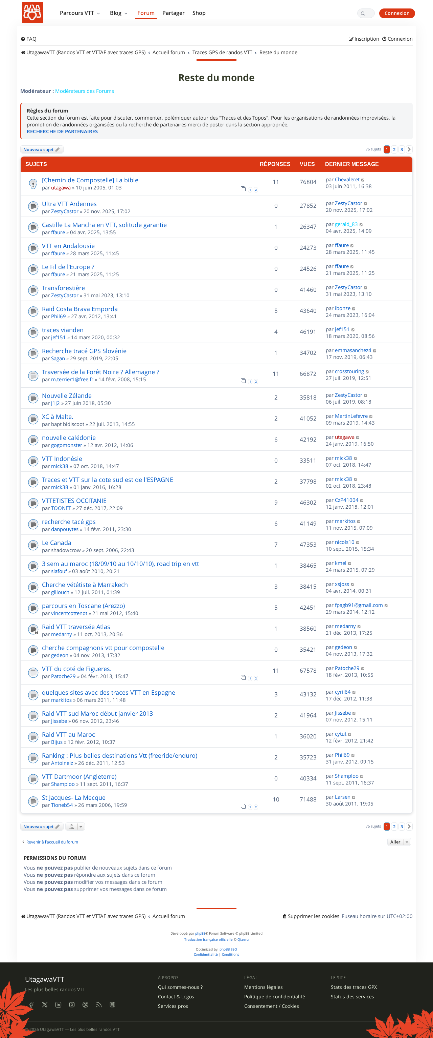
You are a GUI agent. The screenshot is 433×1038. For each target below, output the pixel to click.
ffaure (58, 232)
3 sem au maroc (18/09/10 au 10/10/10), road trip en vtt (120, 563)
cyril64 (343, 691)
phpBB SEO (228, 949)
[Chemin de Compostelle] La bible (90, 180)
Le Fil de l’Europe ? (68, 267)
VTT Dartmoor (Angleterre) (79, 776)
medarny (61, 634)
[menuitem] (28, 39)
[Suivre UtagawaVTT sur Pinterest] (85, 1004)
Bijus (57, 741)
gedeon (59, 655)
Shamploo (63, 783)
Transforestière (63, 288)
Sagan (58, 358)
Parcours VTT (77, 13)
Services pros (173, 1006)
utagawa (61, 187)
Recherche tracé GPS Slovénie (84, 351)
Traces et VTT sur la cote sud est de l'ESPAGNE (107, 479)
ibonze (342, 308)
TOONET (61, 508)
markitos (345, 520)
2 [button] (394, 149)
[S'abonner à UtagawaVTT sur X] (45, 1004)
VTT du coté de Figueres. (77, 669)
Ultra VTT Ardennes (69, 204)
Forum (146, 13)
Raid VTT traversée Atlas (76, 627)
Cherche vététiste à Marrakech (85, 585)
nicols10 (345, 541)
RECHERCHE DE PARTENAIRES (62, 131)
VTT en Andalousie (68, 246)
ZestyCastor (64, 211)
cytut (340, 733)
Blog (116, 13)
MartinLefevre (351, 415)
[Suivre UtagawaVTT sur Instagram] (72, 1004)
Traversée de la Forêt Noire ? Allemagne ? (100, 372)
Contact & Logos (176, 997)
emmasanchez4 (353, 350)
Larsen (342, 796)
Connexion (397, 13)
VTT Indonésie (62, 458)
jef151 (58, 337)
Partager (173, 13)
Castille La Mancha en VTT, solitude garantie (104, 225)
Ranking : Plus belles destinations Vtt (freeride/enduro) (119, 755)
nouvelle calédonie (69, 437)
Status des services (352, 997)
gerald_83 (346, 224)
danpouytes (64, 529)
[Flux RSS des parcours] (99, 1004)
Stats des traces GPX (354, 987)
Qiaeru (243, 939)
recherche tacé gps (69, 521)
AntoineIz (62, 762)
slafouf (59, 571)
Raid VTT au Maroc (68, 734)
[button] (409, 149)
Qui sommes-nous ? (180, 987)
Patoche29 (63, 676)
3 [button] (402, 149)
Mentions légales (263, 987)
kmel (340, 562)
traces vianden (63, 330)
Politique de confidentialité (274, 997)
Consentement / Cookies (271, 1006)
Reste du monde (216, 78)
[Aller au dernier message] (363, 179)
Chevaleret (347, 179)
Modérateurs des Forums (84, 90)
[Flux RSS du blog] (112, 1004)
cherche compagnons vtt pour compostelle (103, 648)
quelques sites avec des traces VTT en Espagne (108, 692)
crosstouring (349, 371)
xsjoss (342, 584)
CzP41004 (347, 499)
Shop (199, 13)
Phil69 (58, 316)
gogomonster (66, 445)
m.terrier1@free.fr (72, 379)
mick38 (59, 466)
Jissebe (59, 720)
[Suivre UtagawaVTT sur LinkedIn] (58, 1004)
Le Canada (56, 542)
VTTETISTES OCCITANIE (74, 500)
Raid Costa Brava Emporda (80, 309)
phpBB (200, 933)
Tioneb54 (62, 804)
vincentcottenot (69, 613)
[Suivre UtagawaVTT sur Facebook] (31, 1004)
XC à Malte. (57, 416)
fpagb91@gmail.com (359, 605)
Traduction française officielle (208, 939)
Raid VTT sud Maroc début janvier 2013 (97, 713)
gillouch (60, 592)
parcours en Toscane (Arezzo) (83, 606)
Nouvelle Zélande (67, 395)
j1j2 (55, 403)
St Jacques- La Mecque (74, 797)
